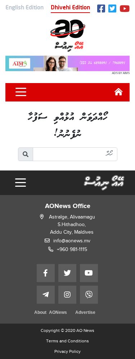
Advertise (85, 313)
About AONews (50, 313)
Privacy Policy (67, 351)
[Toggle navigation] (21, 92)
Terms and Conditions (67, 340)
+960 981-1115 (72, 249)
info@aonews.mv (71, 240)
